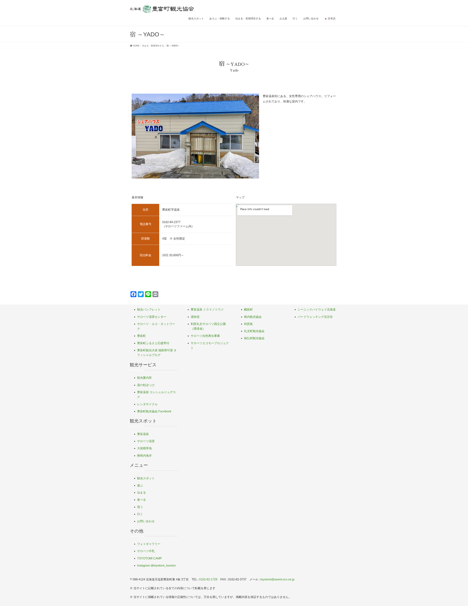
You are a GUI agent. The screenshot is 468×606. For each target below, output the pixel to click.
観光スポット (146, 478)
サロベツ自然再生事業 (205, 335)
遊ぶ (140, 485)
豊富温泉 (143, 434)
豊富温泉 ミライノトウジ (207, 309)
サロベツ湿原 (146, 441)
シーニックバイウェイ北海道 (317, 309)
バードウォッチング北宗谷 (315, 316)
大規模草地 (144, 448)
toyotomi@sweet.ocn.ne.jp (277, 579)
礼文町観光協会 (254, 331)
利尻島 (248, 323)
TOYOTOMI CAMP (149, 558)
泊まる (141, 492)
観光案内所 (144, 377)
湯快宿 (195, 316)
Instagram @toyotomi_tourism (156, 565)
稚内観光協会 (253, 316)
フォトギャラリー (149, 543)
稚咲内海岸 (144, 455)
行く (140, 514)
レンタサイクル (147, 404)
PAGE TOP (454, 584)
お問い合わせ (146, 521)
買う (140, 507)
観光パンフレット (149, 309)
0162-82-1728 (208, 579)
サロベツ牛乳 (146, 551)
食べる (141, 499)
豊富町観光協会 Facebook (154, 411)
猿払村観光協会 (254, 338)
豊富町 (141, 335)
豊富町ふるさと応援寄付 (153, 343)
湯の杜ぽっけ (146, 385)
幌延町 (248, 309)
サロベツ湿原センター (151, 316)
